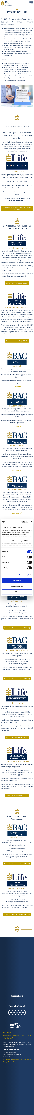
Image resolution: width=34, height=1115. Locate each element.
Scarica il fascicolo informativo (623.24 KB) (17, 679)
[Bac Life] (6, 3)
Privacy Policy (12, 1062)
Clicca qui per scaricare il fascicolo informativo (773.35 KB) (17, 208)
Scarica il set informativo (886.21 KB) (17, 341)
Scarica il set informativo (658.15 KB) (17, 737)
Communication (17, 1060)
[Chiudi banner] (31, 521)
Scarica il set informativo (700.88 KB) (17, 796)
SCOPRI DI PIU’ (17, 386)
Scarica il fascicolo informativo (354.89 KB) (17, 914)
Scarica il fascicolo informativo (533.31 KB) (17, 628)
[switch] (29, 557)
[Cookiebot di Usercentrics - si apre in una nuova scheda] (21, 522)
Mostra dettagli (24, 575)
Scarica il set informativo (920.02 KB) (17, 283)
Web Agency (6, 1060)
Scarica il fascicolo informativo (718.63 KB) (17, 864)
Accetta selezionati (17, 586)
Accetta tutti (17, 580)
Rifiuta (17, 592)
